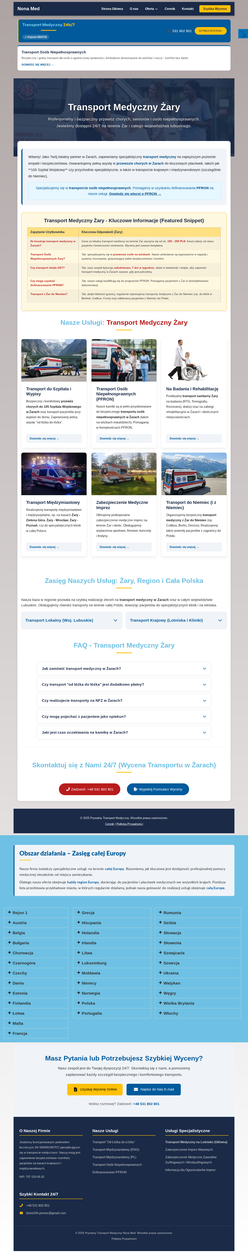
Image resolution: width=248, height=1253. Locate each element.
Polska (88, 1003)
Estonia (20, 993)
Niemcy (89, 983)
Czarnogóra (24, 963)
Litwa (87, 953)
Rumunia (172, 912)
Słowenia (172, 943)
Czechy (20, 973)
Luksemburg (94, 963)
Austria (20, 923)
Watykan (172, 983)
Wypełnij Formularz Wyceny (160, 789)
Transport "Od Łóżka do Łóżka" (113, 1142)
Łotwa (18, 1013)
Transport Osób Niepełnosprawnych (117, 1164)
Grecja (88, 912)
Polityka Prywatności (129, 824)
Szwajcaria (174, 953)
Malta (18, 1023)
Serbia (170, 923)
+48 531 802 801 (146, 1104)
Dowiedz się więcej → (44, 438)
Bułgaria (21, 943)
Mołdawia (91, 973)
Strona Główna (112, 8)
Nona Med (28, 8)
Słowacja (172, 933)
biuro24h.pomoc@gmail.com (46, 1213)
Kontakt (188, 8)
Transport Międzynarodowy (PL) (114, 1157)
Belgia (19, 933)
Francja (20, 1033)
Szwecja (172, 963)
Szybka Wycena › (211, 30)
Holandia (90, 933)
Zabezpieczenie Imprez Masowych (189, 1149)
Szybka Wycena (215, 8)
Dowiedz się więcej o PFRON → (135, 194)
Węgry (170, 993)
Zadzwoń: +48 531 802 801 (92, 789)
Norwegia (91, 993)
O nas (134, 8)
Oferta (150, 8)
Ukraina (171, 973)
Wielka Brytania (179, 1003)
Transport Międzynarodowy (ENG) (115, 1149)
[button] (36, 913)
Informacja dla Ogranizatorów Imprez (190, 1170)
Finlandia (22, 1003)
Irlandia (89, 943)
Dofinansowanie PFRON (109, 1172)
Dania (18, 983)
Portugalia (92, 1013)
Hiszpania (91, 923)
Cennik (170, 8)
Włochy (171, 1013)
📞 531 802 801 (179, 31)
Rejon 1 (20, 912)
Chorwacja (23, 953)
